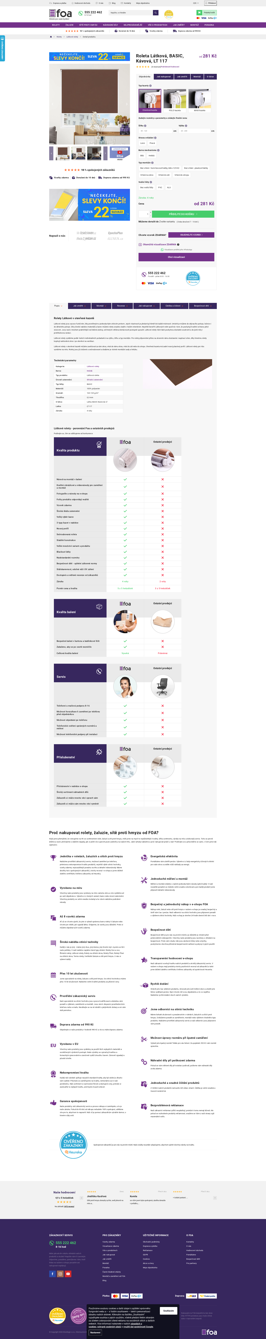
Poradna (106, 1268)
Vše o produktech (110, 1250)
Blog (113, 3)
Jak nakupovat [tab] (145, 306)
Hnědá (89, 371)
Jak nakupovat (164, 77)
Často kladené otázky (112, 1272)
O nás (101, 3)
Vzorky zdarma (109, 1242)
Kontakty (127, 3)
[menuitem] (56, 25)
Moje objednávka (142, 3)
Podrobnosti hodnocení (170, 67)
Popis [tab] (57, 306)
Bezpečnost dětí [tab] (201, 306)
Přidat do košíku (183, 214)
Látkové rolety (93, 366)
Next (105, 153)
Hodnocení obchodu (82, 3)
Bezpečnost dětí (193, 1259)
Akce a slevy (148, 1263)
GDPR (145, 1255)
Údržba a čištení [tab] (173, 306)
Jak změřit (182, 77)
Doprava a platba (59, 3)
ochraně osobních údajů (109, 1326)
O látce (210, 77)
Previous (51, 153)
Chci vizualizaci (176, 257)
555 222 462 (93, 12)
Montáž (197, 77)
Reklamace (148, 1250)
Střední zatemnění (95, 380)
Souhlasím (168, 1310)
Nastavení (95, 1332)
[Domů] (51, 36)
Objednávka (144, 77)
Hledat (155, 12)
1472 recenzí (69, 1206)
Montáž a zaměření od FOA (114, 1276)
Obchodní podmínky (151, 1242)
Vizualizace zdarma (111, 1246)
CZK (194, 3)
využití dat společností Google (138, 1326)
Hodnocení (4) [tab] (122, 306)
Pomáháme (191, 1255)
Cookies (146, 1259)
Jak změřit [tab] (78, 306)
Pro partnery (191, 1263)
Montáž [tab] (100, 306)
